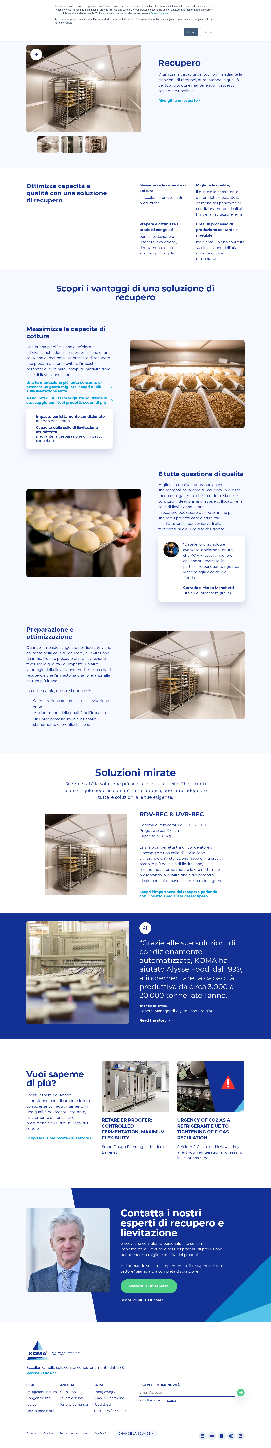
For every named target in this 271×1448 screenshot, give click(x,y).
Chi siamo (68, 1392)
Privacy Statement (160, 13)
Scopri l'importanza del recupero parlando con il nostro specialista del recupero (178, 894)
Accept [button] (190, 32)
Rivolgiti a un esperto (178, 100)
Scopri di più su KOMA (141, 1300)
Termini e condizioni (74, 1433)
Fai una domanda (74, 1404)
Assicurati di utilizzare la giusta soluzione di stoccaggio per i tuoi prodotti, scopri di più (66, 400)
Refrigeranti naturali (42, 1392)
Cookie (48, 1433)
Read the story (153, 1020)
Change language (134, 1433)
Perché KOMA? (40, 1373)
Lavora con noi (71, 1398)
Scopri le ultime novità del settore (57, 1138)
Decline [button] (208, 32)
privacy (171, 1400)
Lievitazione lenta (40, 1411)
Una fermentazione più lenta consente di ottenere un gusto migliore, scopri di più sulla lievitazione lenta (64, 386)
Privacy (31, 1433)
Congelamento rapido (38, 1401)
